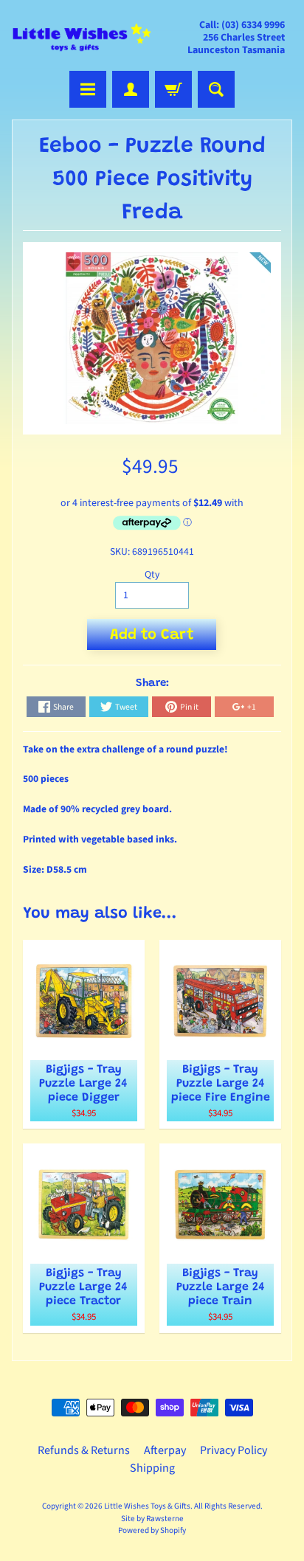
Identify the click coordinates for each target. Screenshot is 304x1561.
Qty (152, 574)
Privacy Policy (233, 1450)
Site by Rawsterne (152, 1518)
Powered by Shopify (152, 1530)
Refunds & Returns (84, 1450)
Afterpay (165, 1450)
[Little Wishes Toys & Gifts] (82, 37)
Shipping (152, 1468)
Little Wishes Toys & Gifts (147, 1506)
